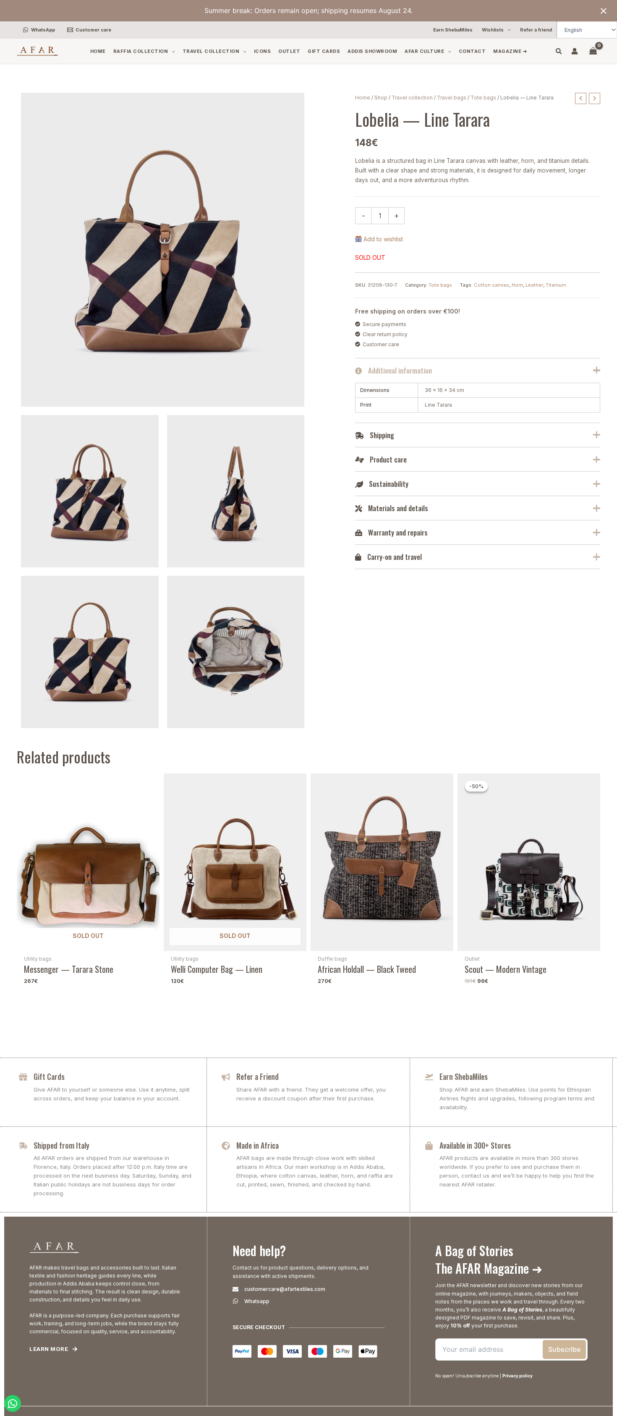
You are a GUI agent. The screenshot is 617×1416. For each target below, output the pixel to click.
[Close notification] (604, 11)
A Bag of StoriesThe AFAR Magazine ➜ (488, 1259)
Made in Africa (257, 1145)
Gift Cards (49, 1076)
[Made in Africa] (226, 1146)
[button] (507, 30)
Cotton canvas (491, 285)
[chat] (12, 1403)
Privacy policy (517, 1375)
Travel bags (451, 97)
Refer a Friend (257, 1076)
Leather (534, 285)
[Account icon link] (574, 51)
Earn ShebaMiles (463, 1076)
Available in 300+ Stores (475, 1145)
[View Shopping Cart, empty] (593, 51)
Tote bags (483, 97)
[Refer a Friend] (226, 1077)
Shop (380, 97)
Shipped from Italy (61, 1145)
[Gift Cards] (23, 1077)
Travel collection (412, 97)
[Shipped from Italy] (23, 1146)
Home (362, 97)
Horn (517, 285)
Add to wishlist (383, 239)
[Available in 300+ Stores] (429, 1146)
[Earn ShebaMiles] (429, 1077)
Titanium (556, 285)
